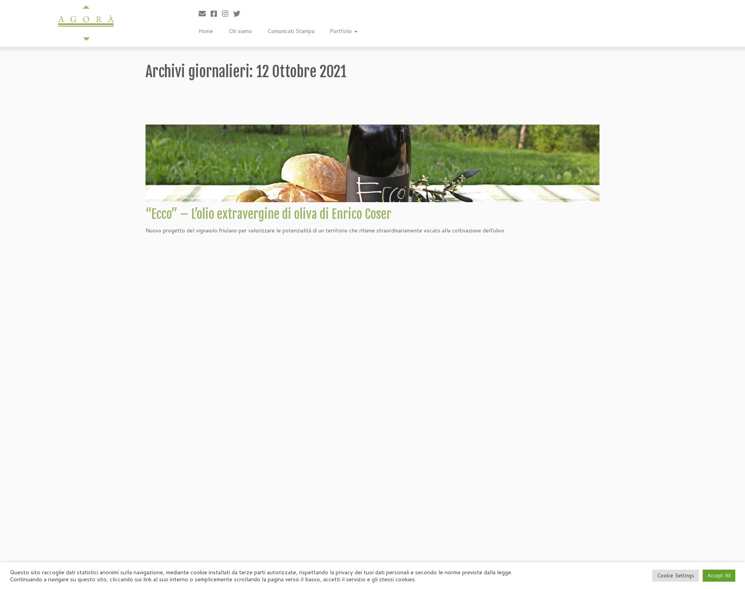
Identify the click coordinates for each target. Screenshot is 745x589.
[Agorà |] (86, 23)
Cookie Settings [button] (675, 575)
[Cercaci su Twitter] (239, 14)
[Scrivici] (205, 14)
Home (206, 31)
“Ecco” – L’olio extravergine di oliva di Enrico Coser (269, 214)
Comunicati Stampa (290, 31)
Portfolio (341, 31)
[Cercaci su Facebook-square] (216, 14)
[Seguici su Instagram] (227, 14)
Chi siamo (240, 31)
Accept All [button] (719, 575)
